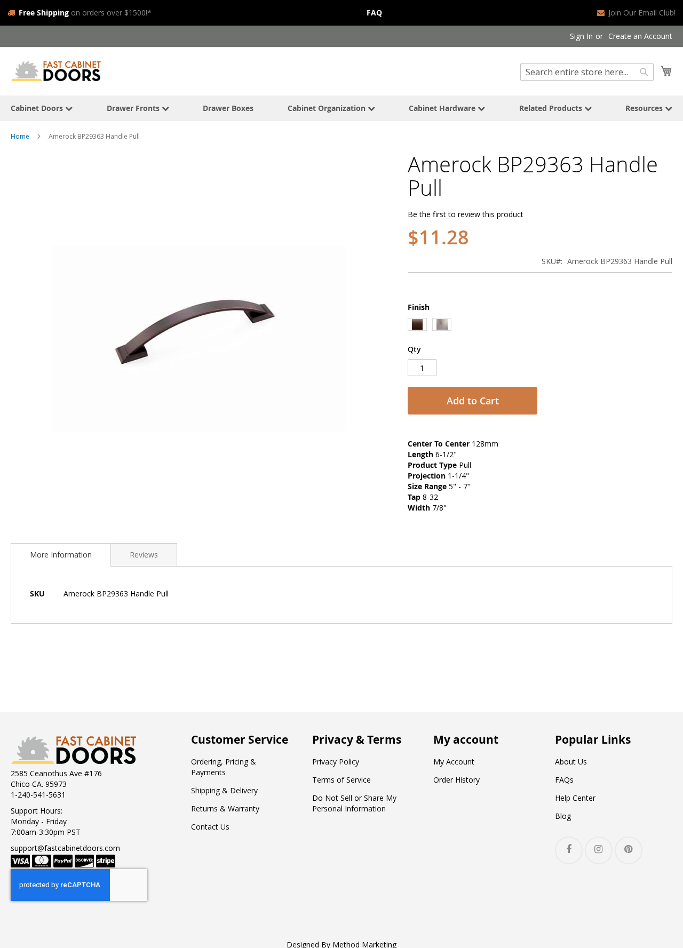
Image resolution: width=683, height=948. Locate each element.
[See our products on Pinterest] (628, 850)
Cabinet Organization (328, 108)
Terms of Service (341, 780)
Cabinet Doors (38, 108)
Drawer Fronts (134, 108)
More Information (61, 554)
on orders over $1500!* (85, 12)
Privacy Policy (335, 761)
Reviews (144, 554)
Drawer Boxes (228, 108)
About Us (571, 761)
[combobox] (587, 72)
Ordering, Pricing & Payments (223, 766)
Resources (645, 108)
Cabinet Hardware (443, 108)
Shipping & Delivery (224, 790)
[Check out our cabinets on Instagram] (599, 850)
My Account (453, 761)
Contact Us (210, 827)
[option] (417, 324)
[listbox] (540, 325)
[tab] (61, 555)
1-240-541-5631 (38, 795)
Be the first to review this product (465, 214)
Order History (456, 780)
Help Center (575, 798)
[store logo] (56, 70)
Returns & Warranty (225, 808)
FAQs (564, 780)
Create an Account (640, 36)
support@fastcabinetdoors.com (65, 848)
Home (20, 136)
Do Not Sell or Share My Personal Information (354, 803)
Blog (563, 816)
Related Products (551, 108)
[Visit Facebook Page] (569, 850)
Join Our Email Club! (642, 12)
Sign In (581, 36)
